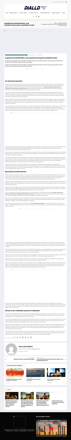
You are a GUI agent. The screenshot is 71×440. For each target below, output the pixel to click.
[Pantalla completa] (65, 435)
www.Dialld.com (16, 429)
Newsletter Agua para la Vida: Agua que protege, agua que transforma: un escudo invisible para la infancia (27, 403)
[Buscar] (34, 17)
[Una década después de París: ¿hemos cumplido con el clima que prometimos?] (15, 372)
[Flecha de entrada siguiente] (65, 359)
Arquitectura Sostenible (10, 54)
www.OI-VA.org (31, 430)
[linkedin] (20, 337)
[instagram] (63, 2)
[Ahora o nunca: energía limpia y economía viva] (56, 372)
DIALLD (63, 12)
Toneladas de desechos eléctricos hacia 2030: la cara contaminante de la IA (50, 359)
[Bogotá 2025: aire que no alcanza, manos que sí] (35, 372)
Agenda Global (13, 12)
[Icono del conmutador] (38, 16)
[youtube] (66, 2)
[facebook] (14, 337)
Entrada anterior (31, 357)
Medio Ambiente (56, 12)
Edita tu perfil (35, 348)
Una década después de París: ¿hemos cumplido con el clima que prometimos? (14, 380)
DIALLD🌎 (25, 54)
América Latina (23, 12)
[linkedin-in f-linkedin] (57, 2)
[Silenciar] (64, 435)
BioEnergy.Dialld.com (8, 429)
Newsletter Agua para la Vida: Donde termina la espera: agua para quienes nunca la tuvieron (11, 403)
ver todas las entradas (23, 351)
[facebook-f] (54, 2)
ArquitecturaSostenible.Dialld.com (20, 430)
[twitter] (17, 337)
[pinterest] (25, 337)
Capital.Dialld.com (31, 429)
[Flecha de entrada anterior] (5, 359)
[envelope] (23, 337)
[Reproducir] (37, 435)
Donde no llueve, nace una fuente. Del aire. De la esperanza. (58, 402)
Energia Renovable (44, 12)
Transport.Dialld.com (10, 430)
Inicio (7, 12)
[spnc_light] (36, 16)
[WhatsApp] (28, 337)
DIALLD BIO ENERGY (33, 54)
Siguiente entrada (40, 357)
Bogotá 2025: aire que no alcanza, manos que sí (34, 380)
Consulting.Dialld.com (23, 429)
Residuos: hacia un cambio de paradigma (24, 359)
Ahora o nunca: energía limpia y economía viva (53, 380)
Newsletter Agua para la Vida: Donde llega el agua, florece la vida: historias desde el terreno (42, 403)
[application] (51, 428)
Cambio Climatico (33, 12)
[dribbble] (60, 2)
